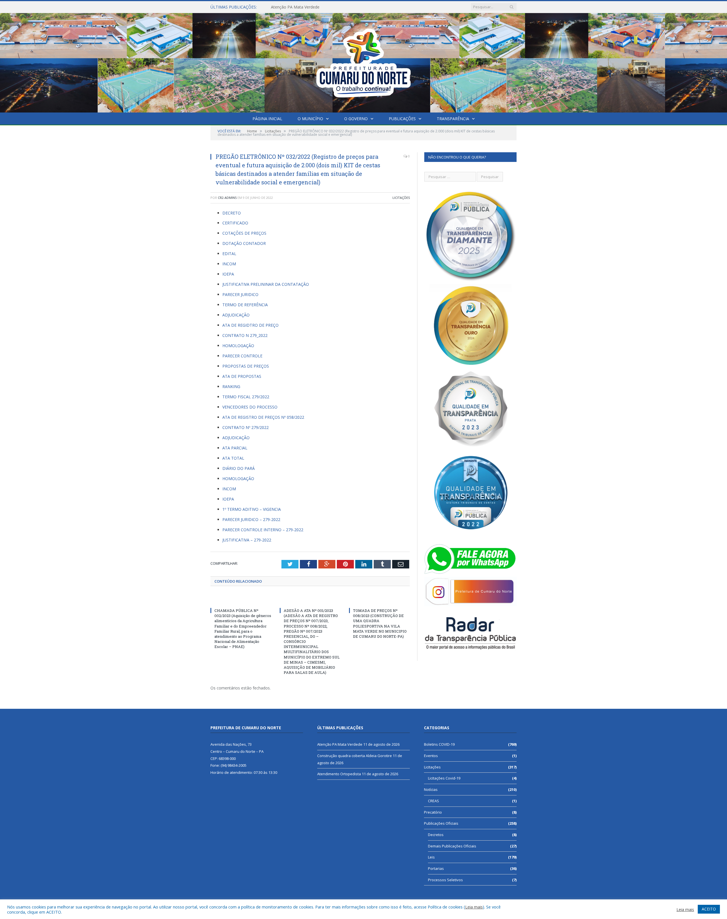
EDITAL (229, 253)
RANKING (231, 386)
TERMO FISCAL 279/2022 (245, 396)
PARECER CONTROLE (242, 356)
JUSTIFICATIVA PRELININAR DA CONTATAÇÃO (265, 284)
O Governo (356, 118)
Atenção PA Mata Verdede (339, 744)
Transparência (453, 118)
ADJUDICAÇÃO (236, 315)
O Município (310, 118)
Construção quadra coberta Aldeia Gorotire (310, 7)
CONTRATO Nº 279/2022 (245, 427)
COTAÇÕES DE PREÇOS (244, 233)
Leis (431, 857)
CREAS (433, 800)
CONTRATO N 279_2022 (245, 335)
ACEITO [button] (709, 909)
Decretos (436, 834)
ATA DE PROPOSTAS (241, 376)
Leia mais (474, 906)
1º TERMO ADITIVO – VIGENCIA (251, 509)
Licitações (401, 197)
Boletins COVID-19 (439, 744)
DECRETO (231, 213)
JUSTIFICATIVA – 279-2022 (246, 540)
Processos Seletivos (445, 879)
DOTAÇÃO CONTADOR (244, 243)
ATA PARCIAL (234, 448)
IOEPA (228, 274)
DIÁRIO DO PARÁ (238, 468)
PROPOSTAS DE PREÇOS (245, 366)
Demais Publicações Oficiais (452, 846)
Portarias (436, 868)
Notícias (431, 789)
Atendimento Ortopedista (339, 773)
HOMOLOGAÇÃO (238, 345)
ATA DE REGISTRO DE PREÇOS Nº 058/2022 (263, 417)
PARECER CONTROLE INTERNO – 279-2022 (262, 529)
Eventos (431, 755)
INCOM (229, 263)
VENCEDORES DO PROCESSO (249, 407)
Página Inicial (267, 118)
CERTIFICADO (235, 223)
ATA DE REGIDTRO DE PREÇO (250, 325)
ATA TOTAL (233, 458)
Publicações (402, 118)
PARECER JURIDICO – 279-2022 (251, 519)
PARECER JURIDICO (240, 294)
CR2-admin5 (227, 197)
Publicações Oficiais (441, 823)
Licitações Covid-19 (444, 778)
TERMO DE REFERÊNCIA (245, 304)
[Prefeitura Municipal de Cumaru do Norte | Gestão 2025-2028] (363, 61)
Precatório (433, 812)
